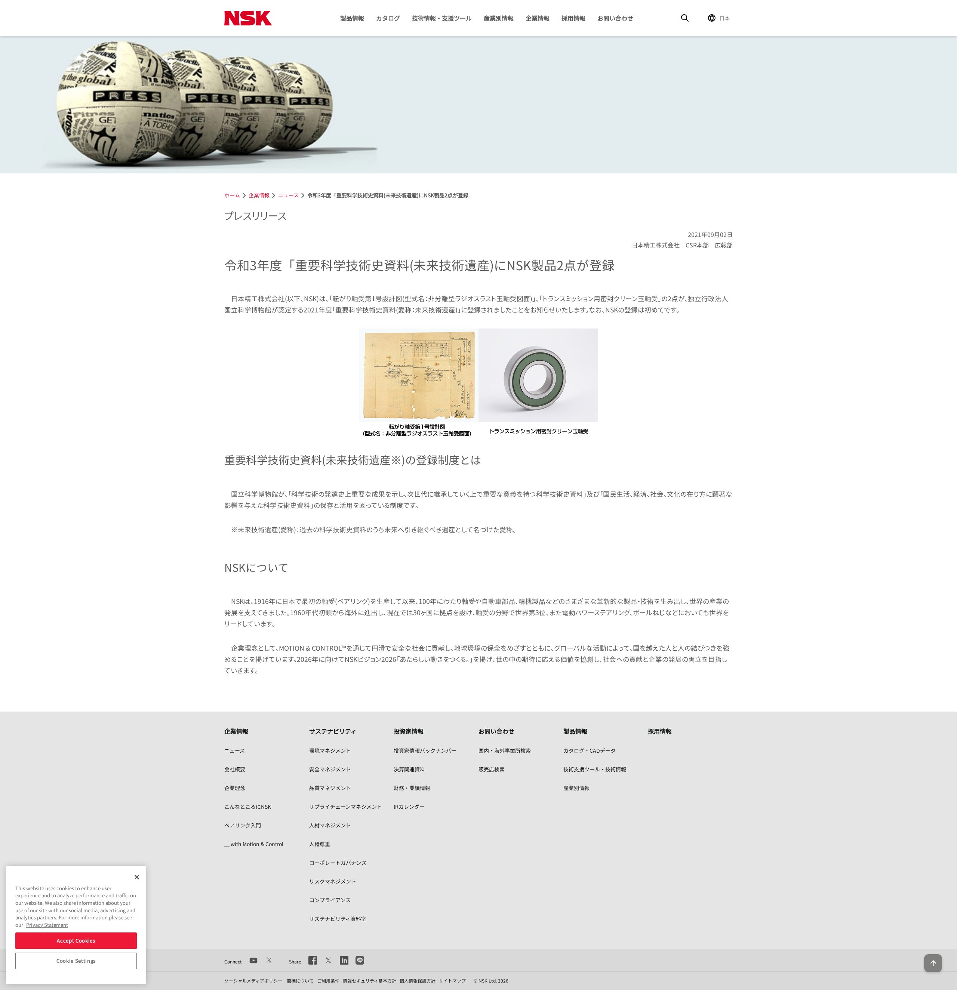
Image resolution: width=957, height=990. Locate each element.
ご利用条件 (328, 980)
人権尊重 (319, 844)
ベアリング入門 (242, 825)
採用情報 (573, 17)
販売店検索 (491, 769)
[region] (76, 925)
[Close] (137, 877)
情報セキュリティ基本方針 (369, 980)
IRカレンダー (409, 806)
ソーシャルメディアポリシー (253, 980)
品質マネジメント (330, 788)
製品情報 (352, 17)
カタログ (388, 17)
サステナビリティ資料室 (337, 918)
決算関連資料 (409, 769)
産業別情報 (499, 17)
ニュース (234, 750)
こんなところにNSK (247, 806)
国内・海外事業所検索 (504, 750)
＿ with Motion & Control (253, 844)
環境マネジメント (330, 750)
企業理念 (234, 788)
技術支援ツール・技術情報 (594, 769)
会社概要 (234, 769)
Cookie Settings (76, 960)
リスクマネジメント (332, 881)
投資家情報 (409, 731)
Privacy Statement (47, 924)
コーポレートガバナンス (338, 862)
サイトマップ (452, 980)
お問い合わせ (615, 17)
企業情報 (538, 17)
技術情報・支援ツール (442, 17)
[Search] (684, 17)
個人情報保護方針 (418, 980)
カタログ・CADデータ (589, 750)
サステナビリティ (333, 731)
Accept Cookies (76, 940)
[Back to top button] (933, 963)
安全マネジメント (330, 769)
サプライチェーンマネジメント (345, 806)
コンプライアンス (330, 900)
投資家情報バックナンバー (425, 750)
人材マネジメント (330, 825)
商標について (300, 980)
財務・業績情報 (412, 788)
